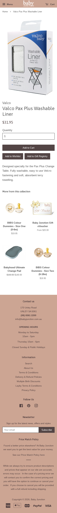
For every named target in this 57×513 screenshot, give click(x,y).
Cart (52, 4)
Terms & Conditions (28, 372)
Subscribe (46, 430)
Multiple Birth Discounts (28, 381)
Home (5, 11)
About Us (28, 368)
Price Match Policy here (33, 455)
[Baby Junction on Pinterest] (28, 406)
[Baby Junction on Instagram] (36, 406)
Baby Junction (38, 499)
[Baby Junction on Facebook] (21, 406)
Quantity (7, 130)
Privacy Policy (28, 390)
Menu (9, 4)
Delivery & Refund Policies (28, 377)
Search (28, 363)
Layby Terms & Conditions (29, 385)
